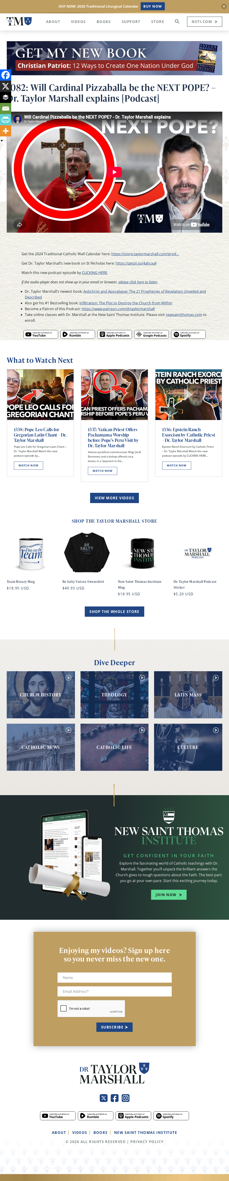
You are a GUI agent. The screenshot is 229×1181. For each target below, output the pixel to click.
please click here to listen (138, 282)
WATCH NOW (28, 465)
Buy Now (152, 6)
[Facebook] (5, 75)
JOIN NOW (166, 894)
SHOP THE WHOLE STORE (114, 611)
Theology (114, 695)
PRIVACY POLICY (146, 1141)
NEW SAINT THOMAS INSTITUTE (145, 1132)
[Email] (5, 108)
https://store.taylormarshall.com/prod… (145, 253)
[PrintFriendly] (5, 119)
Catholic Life (114, 747)
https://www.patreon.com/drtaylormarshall (118, 308)
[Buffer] (5, 97)
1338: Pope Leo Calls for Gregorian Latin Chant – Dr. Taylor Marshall (40, 434)
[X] (5, 86)
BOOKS (100, 1132)
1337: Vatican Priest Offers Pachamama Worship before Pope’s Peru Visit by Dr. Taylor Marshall (113, 437)
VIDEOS (79, 1132)
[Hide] (2, 140)
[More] (5, 130)
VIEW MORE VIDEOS (114, 497)
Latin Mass (188, 695)
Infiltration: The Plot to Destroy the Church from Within (125, 303)
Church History (40, 695)
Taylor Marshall (19, 21)
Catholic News (41, 747)
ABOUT (59, 1132)
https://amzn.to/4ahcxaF (136, 263)
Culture (188, 747)
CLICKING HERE (94, 272)
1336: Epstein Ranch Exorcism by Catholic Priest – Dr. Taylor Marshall (188, 434)
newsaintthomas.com (184, 314)
